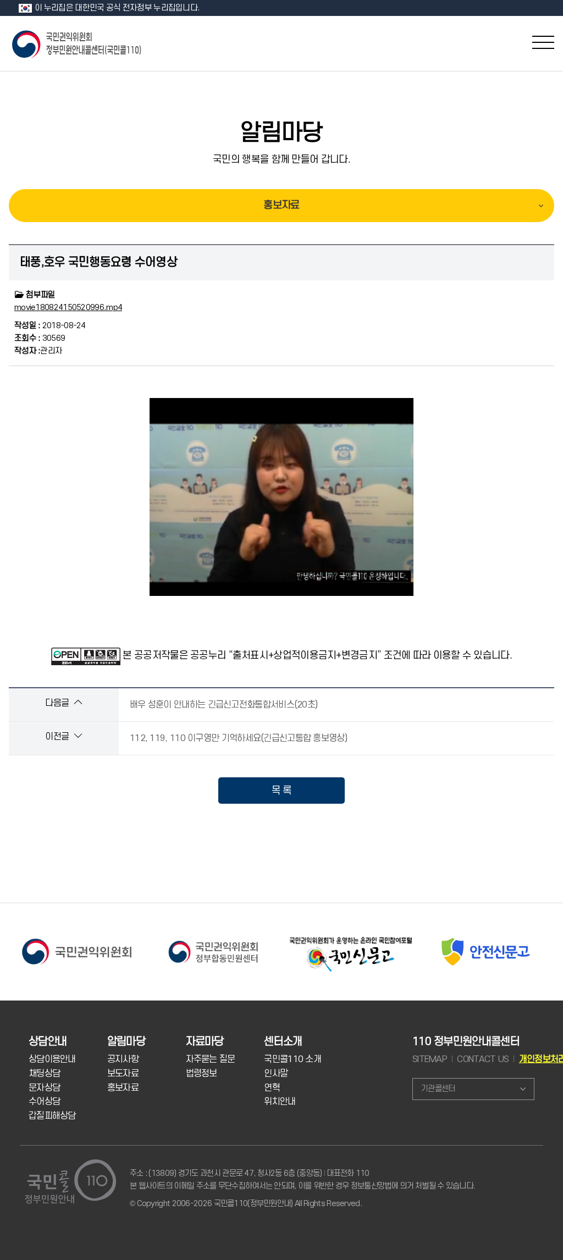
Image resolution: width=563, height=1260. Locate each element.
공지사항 (123, 1059)
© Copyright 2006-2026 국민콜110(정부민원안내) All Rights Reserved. (246, 1203)
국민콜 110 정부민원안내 (77, 43)
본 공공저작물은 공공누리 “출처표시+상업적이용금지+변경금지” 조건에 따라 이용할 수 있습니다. (317, 655)
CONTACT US (483, 1059)
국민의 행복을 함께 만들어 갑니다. (281, 159)
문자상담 (44, 1088)
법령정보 (201, 1074)
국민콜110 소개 (292, 1059)
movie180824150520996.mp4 (68, 307)
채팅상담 (44, 1074)
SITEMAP (429, 1059)
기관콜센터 (438, 1088)
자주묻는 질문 (210, 1059)
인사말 (276, 1074)
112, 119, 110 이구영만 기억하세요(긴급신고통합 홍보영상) (238, 738)
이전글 (58, 737)
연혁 (272, 1088)
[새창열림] (77, 938)
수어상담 (44, 1102)
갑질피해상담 (52, 1116)
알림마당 (281, 133)
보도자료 (123, 1074)
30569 (39, 338)
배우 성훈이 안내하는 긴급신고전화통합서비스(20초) (223, 705)
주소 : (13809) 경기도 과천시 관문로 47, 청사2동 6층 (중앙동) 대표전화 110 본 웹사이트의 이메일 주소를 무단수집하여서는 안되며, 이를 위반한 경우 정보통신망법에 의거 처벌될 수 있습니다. (302, 1179)
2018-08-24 (50, 325)
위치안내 (279, 1102)
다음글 (58, 703)
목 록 (282, 790)
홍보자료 (281, 205)
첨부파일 (39, 295)
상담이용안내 (52, 1059)
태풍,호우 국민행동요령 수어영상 (98, 262)
